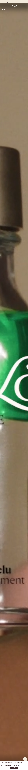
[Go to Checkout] (25, 6)
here (18, 765)
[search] (13, 9)
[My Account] (22, 6)
